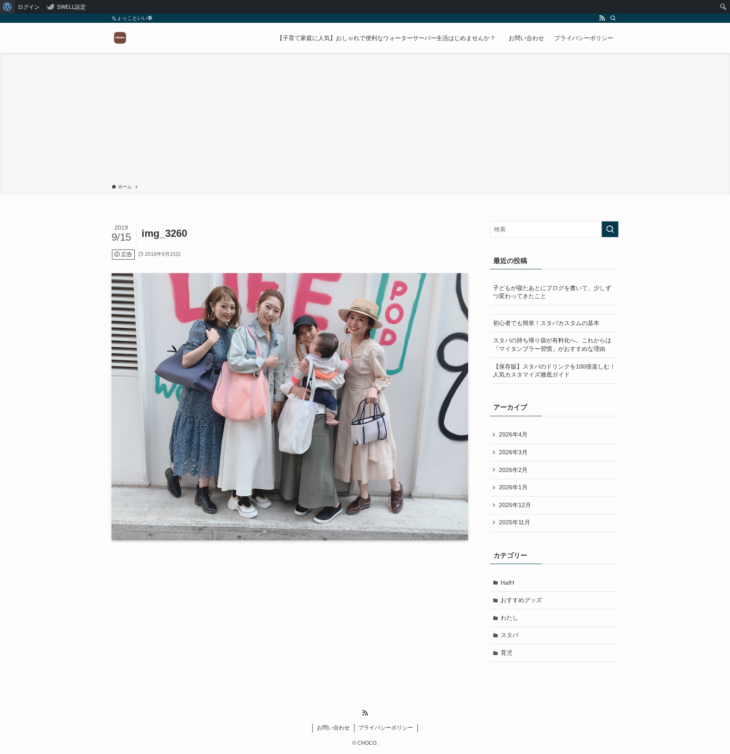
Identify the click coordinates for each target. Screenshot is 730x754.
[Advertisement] (365, 120)
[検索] (612, 18)
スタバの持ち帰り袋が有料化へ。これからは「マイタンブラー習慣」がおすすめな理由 (552, 344)
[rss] (602, 18)
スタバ (509, 635)
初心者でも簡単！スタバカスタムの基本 (546, 323)
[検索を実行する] (610, 229)
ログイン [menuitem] (29, 6)
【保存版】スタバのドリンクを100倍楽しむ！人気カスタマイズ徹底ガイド (554, 370)
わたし (509, 617)
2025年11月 (514, 522)
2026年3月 (513, 452)
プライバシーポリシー (385, 727)
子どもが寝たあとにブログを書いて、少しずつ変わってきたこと (552, 292)
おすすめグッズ (521, 600)
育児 (506, 652)
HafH (507, 582)
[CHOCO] (120, 38)
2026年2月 (513, 470)
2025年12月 (515, 505)
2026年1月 (513, 487)
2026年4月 (513, 434)
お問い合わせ (333, 727)
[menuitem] (7, 7)
